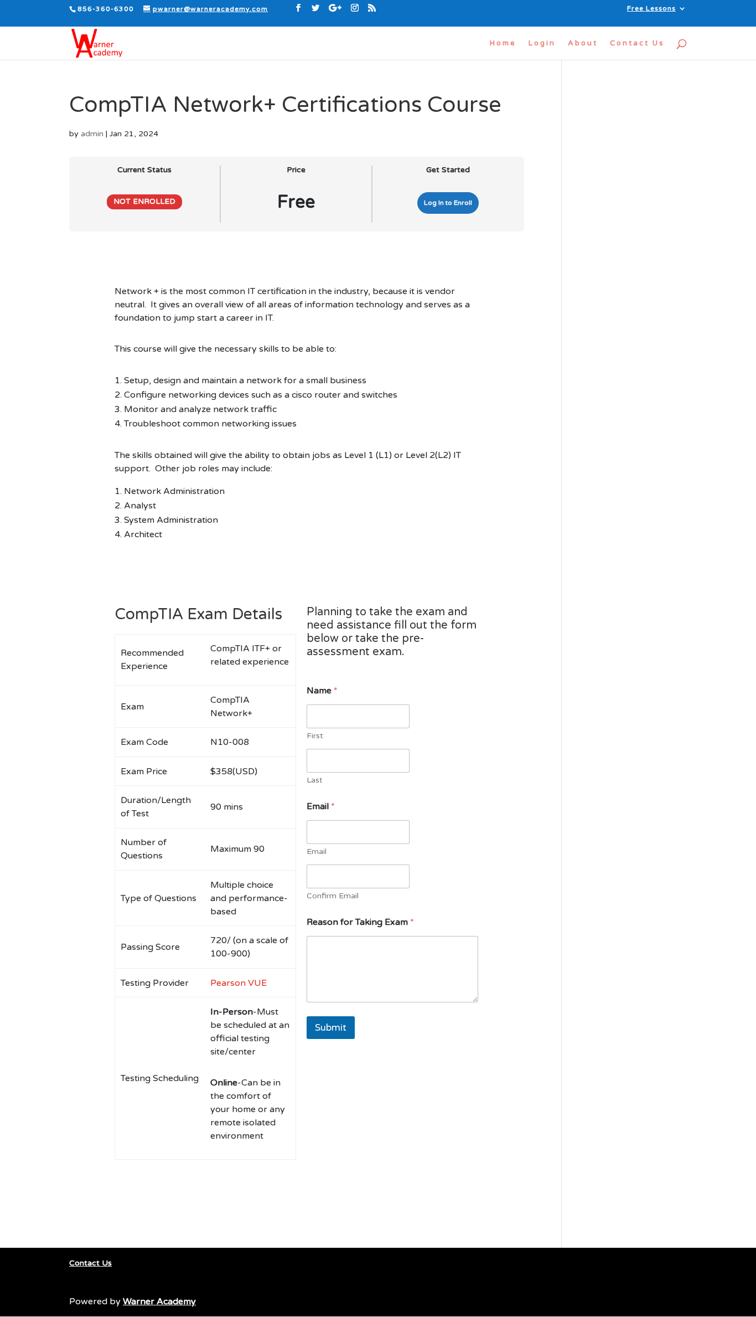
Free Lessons (651, 8)
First (315, 735)
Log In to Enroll (448, 203)
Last (315, 780)
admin (92, 133)
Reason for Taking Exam (360, 922)
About (583, 43)
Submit (330, 1027)
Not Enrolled (144, 201)
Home (503, 43)
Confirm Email (333, 896)
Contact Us (637, 43)
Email (317, 851)
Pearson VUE (238, 983)
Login (542, 43)
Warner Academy (159, 1301)
